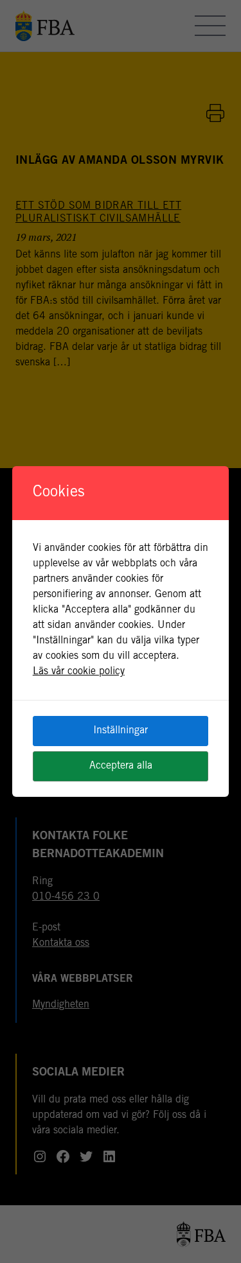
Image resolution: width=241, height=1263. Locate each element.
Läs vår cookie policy (79, 671)
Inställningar (120, 731)
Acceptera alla (120, 766)
